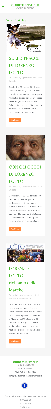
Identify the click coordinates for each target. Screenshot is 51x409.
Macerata (31, 78)
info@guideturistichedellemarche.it (25, 376)
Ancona (30, 295)
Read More (15, 120)
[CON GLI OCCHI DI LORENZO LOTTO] (25, 148)
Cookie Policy (25, 407)
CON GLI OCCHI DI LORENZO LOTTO (25, 174)
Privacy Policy (25, 403)
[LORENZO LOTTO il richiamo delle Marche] (25, 252)
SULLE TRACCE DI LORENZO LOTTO (24, 65)
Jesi (37, 295)
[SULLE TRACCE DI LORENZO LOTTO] (25, 38)
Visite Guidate (25, 298)
